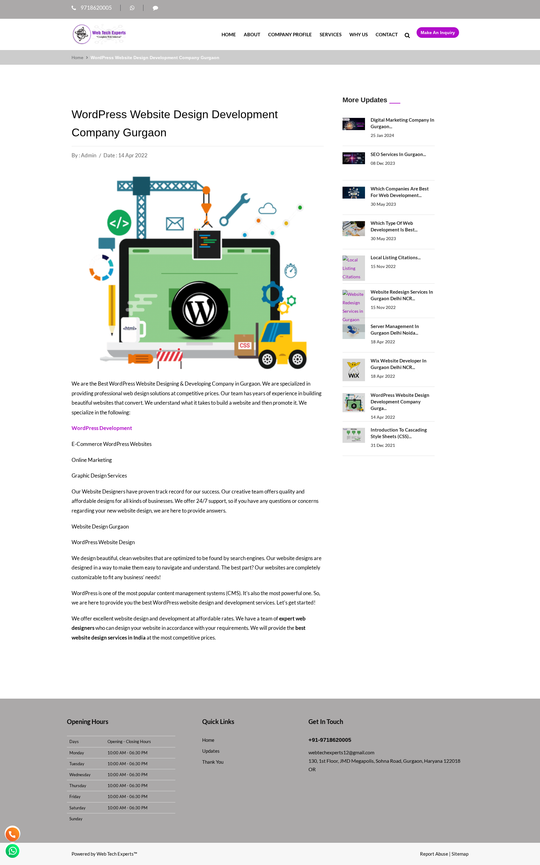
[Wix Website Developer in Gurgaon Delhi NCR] (353, 370)
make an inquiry (438, 32)
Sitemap (460, 854)
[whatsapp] (132, 7)
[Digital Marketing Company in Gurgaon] (353, 124)
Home (229, 34)
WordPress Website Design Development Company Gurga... (400, 401)
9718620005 (96, 7)
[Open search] (407, 35)
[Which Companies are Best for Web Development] (353, 193)
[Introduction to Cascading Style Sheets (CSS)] (353, 435)
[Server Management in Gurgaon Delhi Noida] (353, 331)
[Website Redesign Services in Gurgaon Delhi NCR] (353, 311)
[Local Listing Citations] (353, 268)
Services (331, 34)
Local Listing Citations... (396, 257)
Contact (387, 34)
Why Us (358, 34)
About (252, 34)
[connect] (155, 7)
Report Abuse (434, 854)
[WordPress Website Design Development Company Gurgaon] (353, 402)
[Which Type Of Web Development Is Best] (353, 228)
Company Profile (290, 34)
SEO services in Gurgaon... (398, 154)
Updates (211, 751)
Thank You (212, 762)
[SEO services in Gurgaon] (353, 158)
